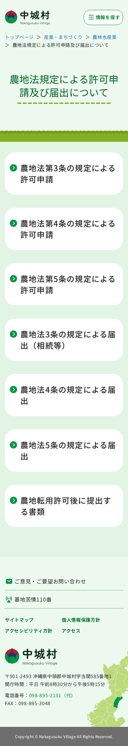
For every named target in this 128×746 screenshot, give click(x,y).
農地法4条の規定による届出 (68, 395)
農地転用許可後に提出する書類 (65, 506)
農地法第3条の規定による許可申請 (68, 173)
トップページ (19, 37)
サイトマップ (19, 619)
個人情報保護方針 (81, 619)
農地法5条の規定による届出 (68, 450)
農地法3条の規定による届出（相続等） (68, 339)
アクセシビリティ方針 (29, 630)
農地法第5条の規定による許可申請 (68, 284)
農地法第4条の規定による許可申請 (68, 229)
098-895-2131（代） (52, 695)
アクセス (71, 630)
